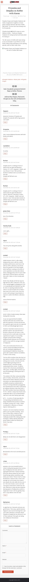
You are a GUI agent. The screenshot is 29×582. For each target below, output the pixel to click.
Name (4, 546)
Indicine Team (22, 16)
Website (4, 559)
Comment (5, 530)
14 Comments (13, 16)
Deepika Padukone (8, 79)
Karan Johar (17, 79)
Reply (5, 122)
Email (4, 552)
